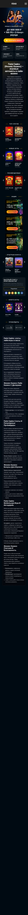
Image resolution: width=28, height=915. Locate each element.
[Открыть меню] (26, 4)
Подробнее (14, 288)
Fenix (14, 4)
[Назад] (3, 131)
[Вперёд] (24, 131)
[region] (14, 135)
